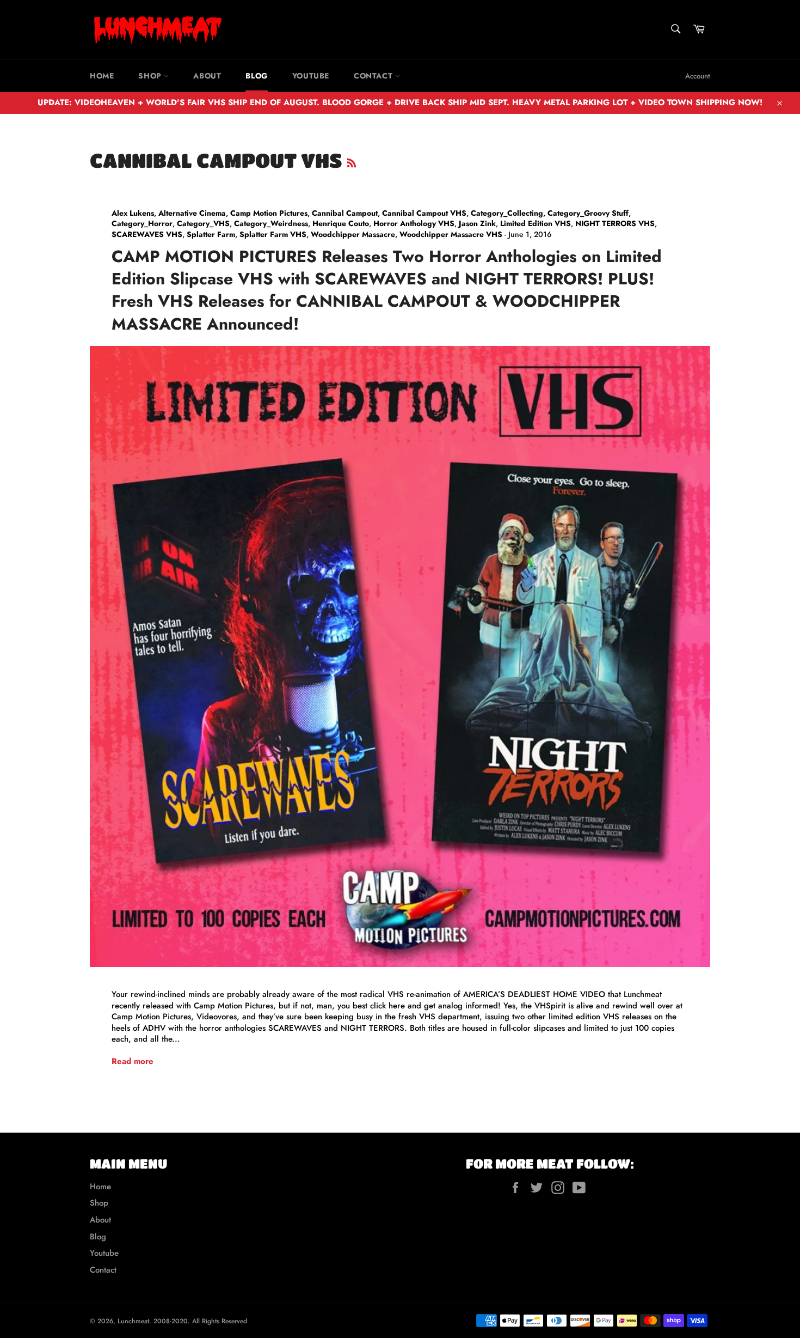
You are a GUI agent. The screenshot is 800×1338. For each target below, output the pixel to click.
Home (102, 75)
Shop (151, 75)
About (207, 75)
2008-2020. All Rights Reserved (200, 1321)
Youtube (310, 75)
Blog (256, 75)
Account (697, 76)
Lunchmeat (133, 1321)
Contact (374, 75)
